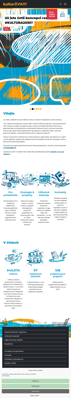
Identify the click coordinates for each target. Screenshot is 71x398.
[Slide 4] (36, 109)
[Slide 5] (38, 109)
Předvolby (35, 391)
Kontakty (7, 355)
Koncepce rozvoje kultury (13, 351)
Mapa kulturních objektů (13, 340)
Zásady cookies (34, 395)
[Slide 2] (33, 109)
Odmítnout (35, 386)
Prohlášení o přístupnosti (13, 359)
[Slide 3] (35, 109)
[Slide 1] (30, 109)
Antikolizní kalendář (11, 336)
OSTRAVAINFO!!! (9, 148)
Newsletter (8, 344)
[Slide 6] (40, 109)
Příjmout (35, 381)
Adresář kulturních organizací (15, 332)
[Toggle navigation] (65, 4)
